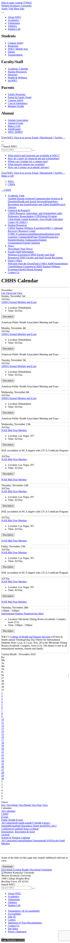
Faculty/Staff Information (21, 251)
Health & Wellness (17, 77)
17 (2, 740)
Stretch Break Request (30, 269)
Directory (13, 74)
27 (2, 769)
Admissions (14, 23)
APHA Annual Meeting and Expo (18, 302)
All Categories (8, 822)
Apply (4, 8)
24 (2, 760)
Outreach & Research (19, 210)
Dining (11, 51)
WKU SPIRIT (15, 132)
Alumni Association (18, 120)
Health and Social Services (31, 201)
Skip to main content (11, 2)
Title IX (12, 916)
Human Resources (17, 71)
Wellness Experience (18, 254)
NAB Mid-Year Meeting (14, 430)
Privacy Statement (17, 931)
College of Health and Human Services (30, 636)
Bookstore (13, 46)
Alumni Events (15, 123)
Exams (26, 822)
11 (2, 722)
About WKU (14, 17)
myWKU (12, 80)
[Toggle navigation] (2, 190)
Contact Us (13, 272)
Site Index (13, 928)
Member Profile (16, 106)
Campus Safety (15, 43)
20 (2, 749)
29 (2, 775)
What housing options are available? (26, 164)
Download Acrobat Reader (15, 869)
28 (2, 772)
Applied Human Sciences (21, 198)
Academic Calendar (18, 68)
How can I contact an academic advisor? (28, 167)
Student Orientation (34, 840)
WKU (11, 181)
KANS (48, 840)
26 (2, 766)
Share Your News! (23, 248)
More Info (19, 8)
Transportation (15, 54)
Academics (13, 20)
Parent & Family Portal (19, 97)
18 (2, 743)
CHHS (11, 184)
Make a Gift (14, 126)
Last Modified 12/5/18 (13, 940)
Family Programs (16, 94)
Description (8, 316)
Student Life (14, 29)
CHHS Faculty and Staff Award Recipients (40, 257)
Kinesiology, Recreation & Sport (18, 831)
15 (2, 734)
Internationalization (43, 234)
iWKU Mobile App (18, 48)
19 (2, 746)
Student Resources (17, 225)
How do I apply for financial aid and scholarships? (34, 158)
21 (2, 751)
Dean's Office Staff (43, 263)
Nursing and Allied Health (42, 204)
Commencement (25, 234)
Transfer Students (31, 242)
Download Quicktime (41, 869)
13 (2, 728)
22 (2, 754)
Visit (10, 8)
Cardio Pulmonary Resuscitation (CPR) (35, 215)
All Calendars (8, 811)
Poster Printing (39, 237)
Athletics (12, 26)
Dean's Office (15, 260)
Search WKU (9, 146)
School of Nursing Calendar (15, 837)
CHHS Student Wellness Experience (26, 228)
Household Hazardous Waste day (26, 825)
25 (2, 763)
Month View (30, 805)
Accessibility (14, 913)
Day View (6, 805)
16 (2, 737)
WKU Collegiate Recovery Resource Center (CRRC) (35, 231)
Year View (42, 805)
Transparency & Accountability (24, 910)
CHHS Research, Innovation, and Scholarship (31, 213)
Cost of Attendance (18, 103)
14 (2, 731)
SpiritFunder (14, 129)
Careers (12, 919)
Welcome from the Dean (20, 263)
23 (2, 757)
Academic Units (16, 195)
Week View (18, 805)
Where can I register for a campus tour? (28, 161)
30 (2, 778)
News (11, 245)
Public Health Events (12, 819)
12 (2, 725)
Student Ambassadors (28, 240)
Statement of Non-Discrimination (25, 922)
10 (2, 719)
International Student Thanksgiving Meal (22, 613)
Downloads (8, 866)
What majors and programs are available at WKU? (34, 155)
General (5, 834)
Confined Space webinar (26, 828)
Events (4, 817)
